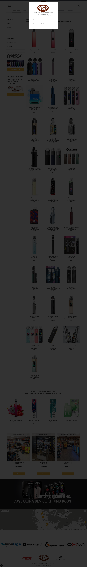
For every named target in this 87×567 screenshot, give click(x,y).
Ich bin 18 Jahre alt (35, 20)
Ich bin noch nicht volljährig (37, 24)
